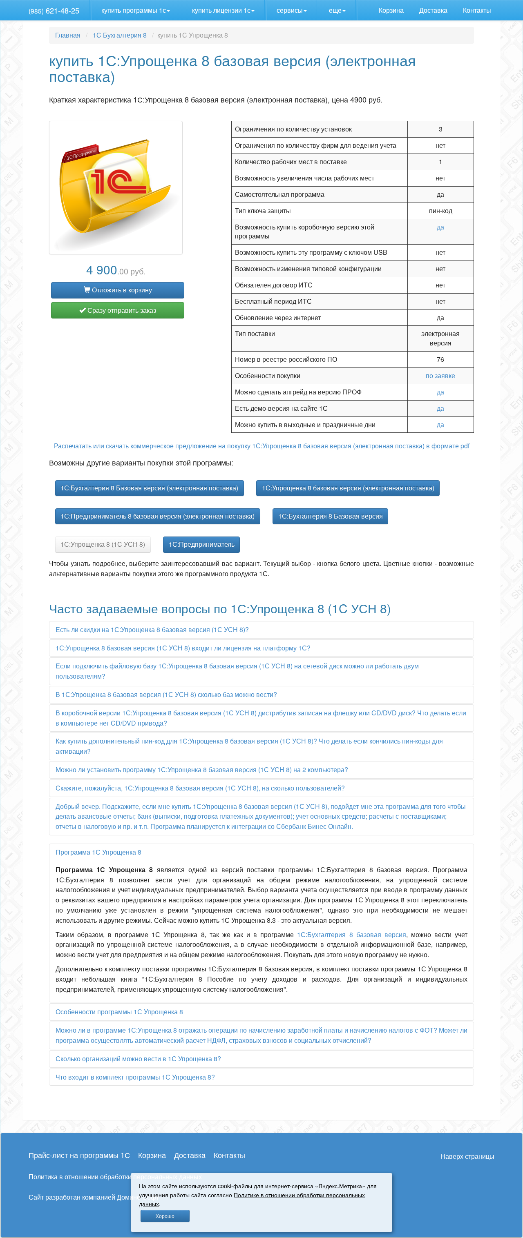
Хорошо (165, 1215)
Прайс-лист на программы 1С (79, 1154)
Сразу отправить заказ (121, 310)
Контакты (478, 10)
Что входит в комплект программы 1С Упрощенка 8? (135, 1077)
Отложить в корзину (121, 289)
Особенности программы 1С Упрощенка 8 (119, 1011)
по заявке (440, 375)
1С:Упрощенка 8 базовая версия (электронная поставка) (348, 487)
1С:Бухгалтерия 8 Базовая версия (330, 516)
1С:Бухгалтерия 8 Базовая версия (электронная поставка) (149, 487)
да (440, 227)
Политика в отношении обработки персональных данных (115, 1176)
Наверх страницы (467, 1156)
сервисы (290, 10)
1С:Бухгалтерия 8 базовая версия (351, 934)
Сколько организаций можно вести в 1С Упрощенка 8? (138, 1058)
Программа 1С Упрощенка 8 (98, 852)
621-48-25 (54, 10)
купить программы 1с (133, 10)
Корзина (392, 10)
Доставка (434, 10)
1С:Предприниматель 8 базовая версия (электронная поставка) (157, 516)
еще (335, 10)
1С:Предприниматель (202, 544)
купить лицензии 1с (221, 10)
